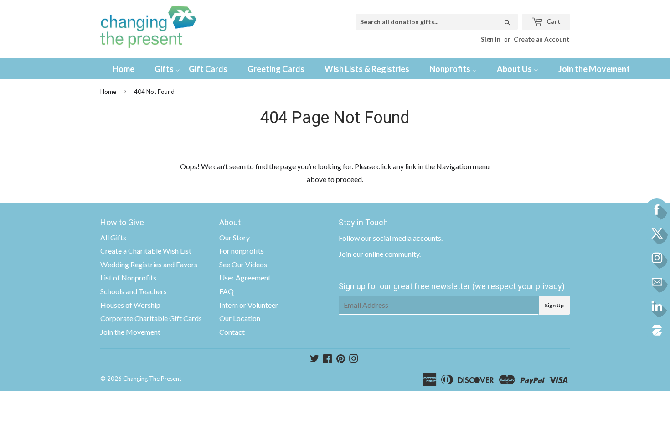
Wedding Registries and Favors (148, 264)
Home (108, 91)
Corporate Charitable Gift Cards (151, 318)
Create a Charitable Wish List (145, 250)
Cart (553, 21)
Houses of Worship (130, 305)
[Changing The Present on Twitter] (314, 359)
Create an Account (542, 39)
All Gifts (113, 237)
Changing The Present (152, 378)
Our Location (239, 318)
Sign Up (554, 305)
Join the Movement (130, 331)
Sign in (490, 39)
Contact (232, 331)
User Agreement (245, 277)
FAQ (226, 291)
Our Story (234, 237)
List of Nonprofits (128, 277)
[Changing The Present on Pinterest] (340, 359)
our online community (386, 253)
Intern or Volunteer (248, 305)
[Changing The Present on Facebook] (327, 359)
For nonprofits (241, 250)
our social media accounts (401, 238)
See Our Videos (243, 264)
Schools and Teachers (133, 291)
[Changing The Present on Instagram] (353, 359)
